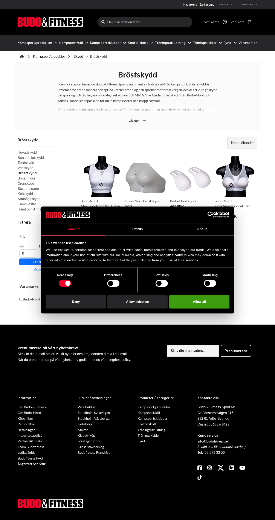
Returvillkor (26, 424)
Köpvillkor (25, 418)
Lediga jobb (26, 452)
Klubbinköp (86, 435)
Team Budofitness (31, 447)
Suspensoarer (28, 188)
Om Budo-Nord (29, 412)
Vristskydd (25, 168)
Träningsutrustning (170, 43)
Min (22, 246)
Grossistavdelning (91, 447)
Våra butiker (87, 407)
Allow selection (137, 301)
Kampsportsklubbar (105, 43)
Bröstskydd (27, 173)
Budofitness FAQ (30, 458)
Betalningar (26, 430)
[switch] (113, 283)
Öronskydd (26, 183)
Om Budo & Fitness (32, 407)
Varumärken (247, 43)
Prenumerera (236, 350)
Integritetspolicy (118, 360)
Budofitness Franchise (94, 452)
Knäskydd (25, 194)
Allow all (199, 301)
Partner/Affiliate (30, 441)
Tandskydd (26, 163)
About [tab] (202, 229)
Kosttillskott (138, 43)
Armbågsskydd (29, 199)
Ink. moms (190, 4)
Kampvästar (27, 204)
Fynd (227, 43)
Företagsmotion (89, 441)
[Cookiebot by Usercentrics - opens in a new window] (210, 215)
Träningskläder (205, 43)
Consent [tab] (73, 229)
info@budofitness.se (212, 441)
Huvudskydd (27, 152)
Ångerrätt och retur (32, 464)
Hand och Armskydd (33, 209)
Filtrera (38, 261)
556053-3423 (219, 424)
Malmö (83, 430)
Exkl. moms (207, 4)
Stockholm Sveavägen (94, 412)
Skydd (78, 56)
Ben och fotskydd (31, 157)
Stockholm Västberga (94, 418)
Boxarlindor (26, 178)
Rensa (38, 269)
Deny (76, 301)
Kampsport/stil (71, 43)
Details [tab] (137, 229)
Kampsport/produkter (35, 43)
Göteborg (85, 424)
